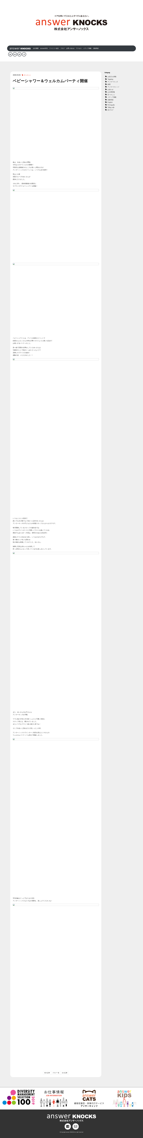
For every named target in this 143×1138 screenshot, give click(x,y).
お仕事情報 (111, 92)
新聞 (109, 84)
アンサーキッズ (113, 82)
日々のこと (27, 75)
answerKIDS (44, 48)
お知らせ (110, 89)
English (110, 102)
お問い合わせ (70, 48)
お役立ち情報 (112, 76)
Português (111, 105)
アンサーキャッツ (113, 87)
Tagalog (110, 79)
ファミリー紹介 (54, 48)
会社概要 (36, 48)
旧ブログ (110, 110)
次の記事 (64, 1073)
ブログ (63, 48)
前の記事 (47, 1073)
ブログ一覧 (55, 1073)
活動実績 (96, 48)
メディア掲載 (87, 48)
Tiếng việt (111, 107)
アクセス (79, 48)
